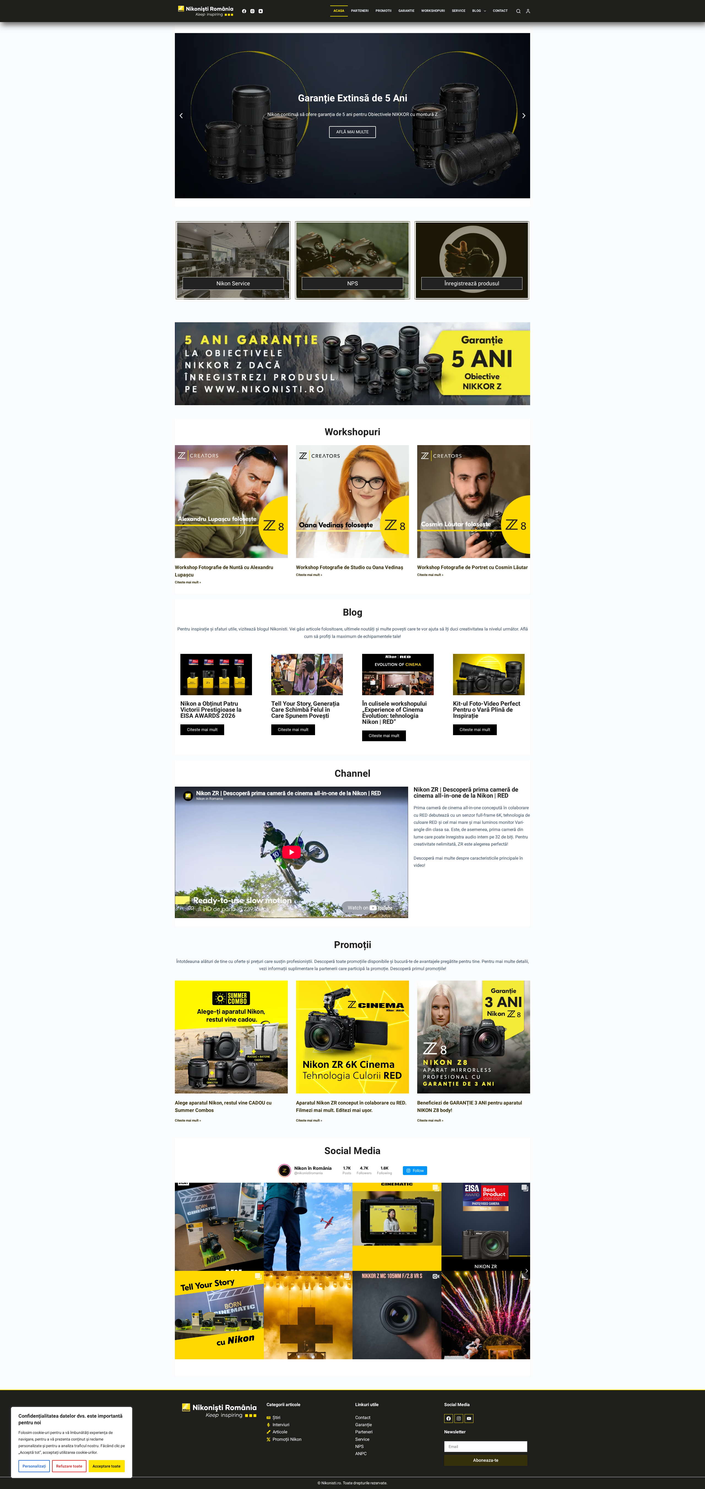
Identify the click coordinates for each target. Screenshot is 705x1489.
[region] (71, 1442)
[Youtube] (469, 1418)
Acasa (338, 11)
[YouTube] (261, 11)
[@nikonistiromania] (284, 1170)
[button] (181, 115)
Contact (500, 11)
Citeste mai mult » (188, 582)
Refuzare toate (69, 1466)
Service (458, 11)
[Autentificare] (528, 11)
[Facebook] (244, 11)
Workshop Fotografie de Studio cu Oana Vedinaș (349, 567)
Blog (476, 11)
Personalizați (34, 1466)
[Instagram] (252, 11)
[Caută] (518, 11)
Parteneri (360, 11)
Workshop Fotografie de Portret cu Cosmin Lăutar (472, 567)
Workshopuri (433, 11)
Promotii (384, 11)
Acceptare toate (107, 1466)
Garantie (406, 11)
